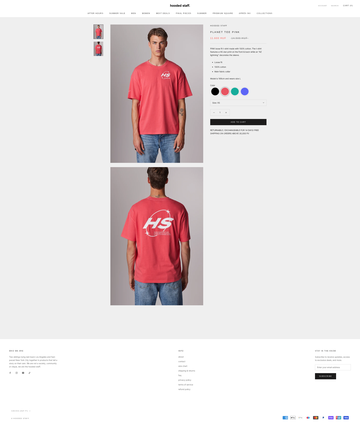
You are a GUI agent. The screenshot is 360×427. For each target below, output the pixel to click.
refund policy (184, 389)
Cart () (348, 6)
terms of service (185, 384)
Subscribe (325, 376)
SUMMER (202, 13)
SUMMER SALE (117, 13)
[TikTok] (30, 372)
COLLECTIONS (264, 13)
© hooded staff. (20, 418)
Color (212, 85)
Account (322, 5)
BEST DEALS (163, 13)
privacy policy (184, 380)
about (181, 357)
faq (179, 375)
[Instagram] (17, 372)
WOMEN (146, 13)
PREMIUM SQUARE (223, 13)
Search (335, 5)
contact (181, 361)
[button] (215, 91)
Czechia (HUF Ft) (19, 411)
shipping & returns (186, 370)
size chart (182, 366)
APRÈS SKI (245, 13)
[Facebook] (10, 372)
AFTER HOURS (95, 13)
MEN (133, 13)
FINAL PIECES (183, 13)
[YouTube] (23, 372)
